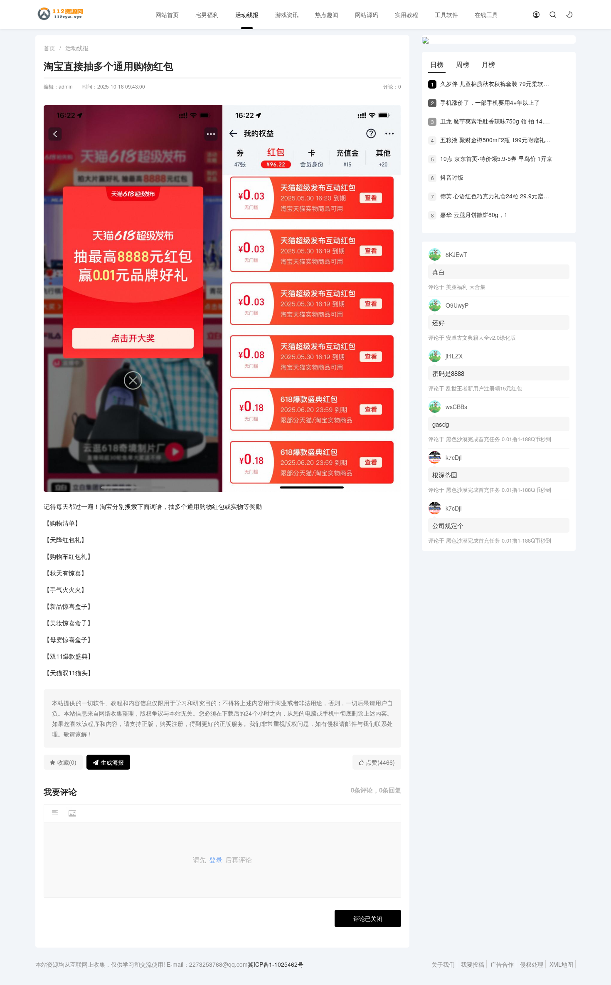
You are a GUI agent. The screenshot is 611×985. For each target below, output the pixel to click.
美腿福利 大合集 (465, 287)
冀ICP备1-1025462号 (275, 964)
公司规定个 (447, 525)
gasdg (441, 424)
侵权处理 (531, 964)
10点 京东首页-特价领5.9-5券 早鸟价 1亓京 (491, 158)
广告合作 (502, 964)
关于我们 (443, 964)
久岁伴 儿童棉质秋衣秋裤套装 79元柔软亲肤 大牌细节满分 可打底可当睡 (491, 83)
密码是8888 (448, 373)
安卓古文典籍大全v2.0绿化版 (481, 337)
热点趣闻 (326, 14)
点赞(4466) (380, 762)
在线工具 (486, 14)
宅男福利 (207, 14)
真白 (438, 271)
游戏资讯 (286, 14)
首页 (49, 48)
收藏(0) (66, 762)
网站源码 (366, 14)
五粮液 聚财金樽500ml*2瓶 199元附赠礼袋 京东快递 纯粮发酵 (491, 140)
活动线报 (247, 14)
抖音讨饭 (447, 177)
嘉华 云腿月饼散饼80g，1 (469, 214)
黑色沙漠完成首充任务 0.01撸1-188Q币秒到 (498, 439)
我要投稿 (472, 964)
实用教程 (406, 14)
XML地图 (561, 964)
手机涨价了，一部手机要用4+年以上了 (485, 102)
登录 (215, 859)
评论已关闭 (367, 918)
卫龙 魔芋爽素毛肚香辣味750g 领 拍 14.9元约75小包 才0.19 (491, 121)
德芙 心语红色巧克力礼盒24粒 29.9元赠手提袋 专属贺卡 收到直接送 (491, 196)
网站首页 (167, 14)
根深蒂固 (444, 474)
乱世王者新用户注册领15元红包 (484, 388)
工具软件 (446, 14)
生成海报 (112, 762)
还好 (438, 322)
